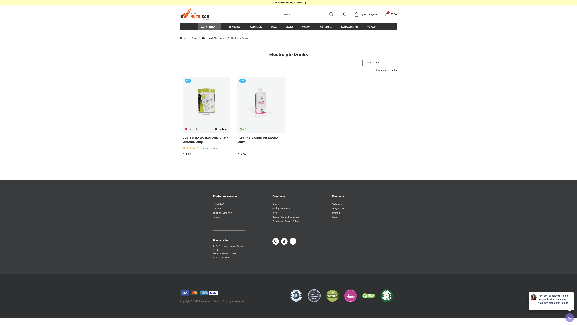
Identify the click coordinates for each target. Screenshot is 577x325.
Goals (274, 27)
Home (183, 38)
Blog (274, 212)
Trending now (234, 27)
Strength (336, 212)
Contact (306, 27)
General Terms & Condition (285, 217)
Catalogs (372, 27)
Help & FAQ (218, 204)
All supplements (209, 27)
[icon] (194, 14)
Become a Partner (349, 27)
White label (326, 27)
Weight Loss (338, 208)
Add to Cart (208, 162)
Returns (217, 217)
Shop (194, 38)
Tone (334, 217)
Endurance (337, 204)
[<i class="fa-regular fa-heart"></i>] (184, 162)
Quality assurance (281, 208)
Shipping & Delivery (222, 212)
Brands (289, 27)
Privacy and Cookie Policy (285, 221)
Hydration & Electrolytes (213, 38)
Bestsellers (256, 27)
